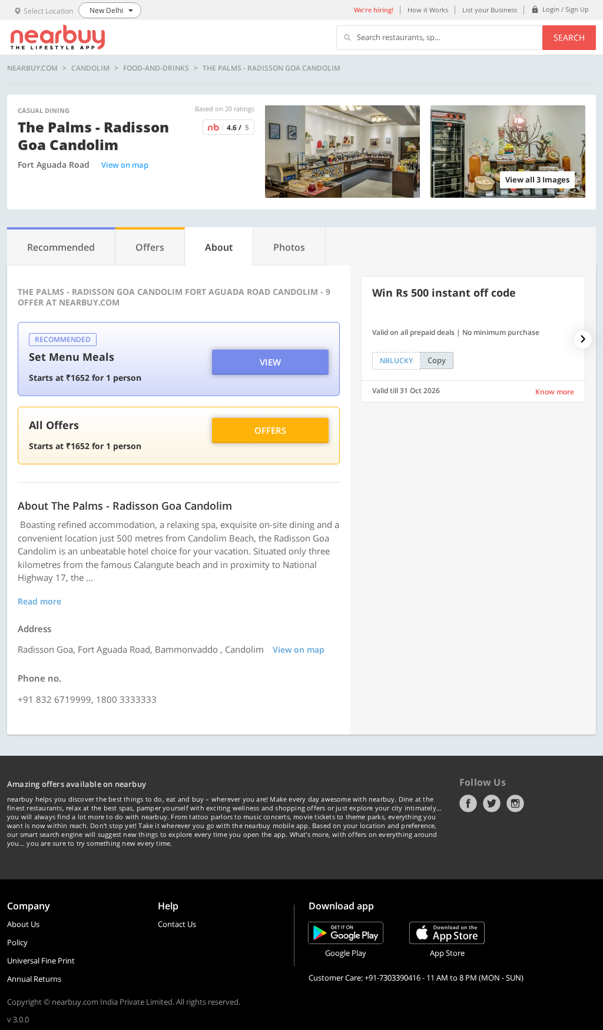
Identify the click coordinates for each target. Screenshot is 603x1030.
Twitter (492, 803)
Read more (39, 601)
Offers (270, 430)
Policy (17, 942)
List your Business (489, 9)
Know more (554, 392)
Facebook (468, 803)
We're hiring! (373, 9)
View (270, 362)
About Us (23, 924)
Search (569, 37)
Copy (437, 360)
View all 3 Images (537, 179)
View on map (124, 165)
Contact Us (177, 924)
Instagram (515, 803)
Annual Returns (34, 978)
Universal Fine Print (41, 960)
